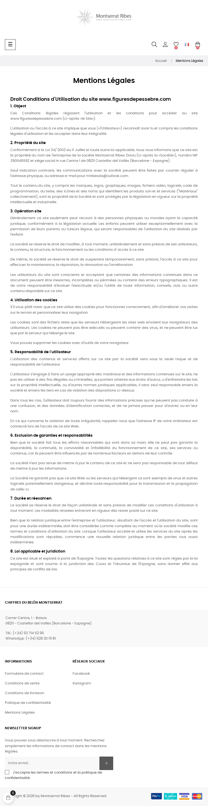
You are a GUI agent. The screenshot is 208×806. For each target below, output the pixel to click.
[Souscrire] (106, 763)
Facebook (81, 673)
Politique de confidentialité (28, 703)
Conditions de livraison (24, 693)
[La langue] (186, 44)
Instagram (82, 683)
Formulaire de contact (24, 673)
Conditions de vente (22, 683)
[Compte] (165, 44)
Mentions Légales (20, 712)
